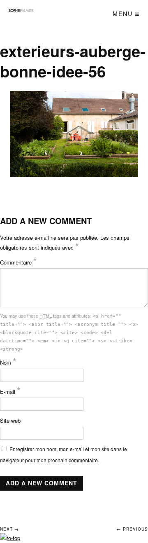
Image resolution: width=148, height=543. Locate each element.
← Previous (132, 529)
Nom (8, 362)
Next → (9, 529)
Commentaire (18, 262)
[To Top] (10, 538)
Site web (10, 420)
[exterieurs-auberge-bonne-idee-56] (74, 134)
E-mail (10, 392)
